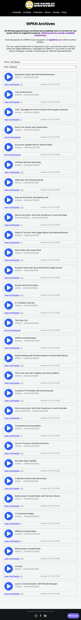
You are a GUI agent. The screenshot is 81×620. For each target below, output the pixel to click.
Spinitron (53, 39)
